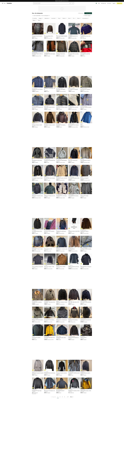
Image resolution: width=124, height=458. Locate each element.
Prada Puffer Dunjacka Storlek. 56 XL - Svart (49, 107)
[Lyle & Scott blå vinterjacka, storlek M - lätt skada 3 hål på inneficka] (37, 99)
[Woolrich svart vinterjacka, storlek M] (37, 188)
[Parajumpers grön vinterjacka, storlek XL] (37, 294)
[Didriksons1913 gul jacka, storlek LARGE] (86, 383)
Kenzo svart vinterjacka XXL (72, 160)
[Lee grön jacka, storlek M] (37, 330)
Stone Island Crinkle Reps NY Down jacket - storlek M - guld (50, 337)
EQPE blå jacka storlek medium (37, 160)
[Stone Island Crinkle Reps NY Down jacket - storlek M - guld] (50, 330)
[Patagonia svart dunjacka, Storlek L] (74, 383)
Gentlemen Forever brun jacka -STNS (37, 36)
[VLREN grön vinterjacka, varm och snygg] (50, 188)
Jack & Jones (84, 52)
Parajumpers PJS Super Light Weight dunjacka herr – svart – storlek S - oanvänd (37, 390)
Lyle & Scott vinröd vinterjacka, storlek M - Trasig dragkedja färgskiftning (49, 231)
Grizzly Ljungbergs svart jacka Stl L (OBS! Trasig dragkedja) (37, 266)
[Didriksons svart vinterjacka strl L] (62, 312)
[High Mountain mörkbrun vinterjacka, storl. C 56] (86, 223)
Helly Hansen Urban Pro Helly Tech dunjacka (37, 53)
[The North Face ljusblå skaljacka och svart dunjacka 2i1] (62, 153)
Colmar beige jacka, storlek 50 (85, 160)
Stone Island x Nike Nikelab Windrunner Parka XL (60, 89)
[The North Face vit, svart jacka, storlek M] (62, 188)
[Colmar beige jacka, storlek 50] (86, 153)
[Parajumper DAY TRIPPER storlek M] (74, 365)
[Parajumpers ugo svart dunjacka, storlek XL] (37, 82)
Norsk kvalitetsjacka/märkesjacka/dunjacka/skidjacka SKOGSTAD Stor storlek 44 (86, 124)
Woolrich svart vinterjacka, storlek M (37, 195)
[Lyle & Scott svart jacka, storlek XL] (62, 99)
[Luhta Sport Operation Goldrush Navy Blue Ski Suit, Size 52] (62, 365)
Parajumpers (35, 88)
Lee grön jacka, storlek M (36, 337)
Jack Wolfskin (47, 52)
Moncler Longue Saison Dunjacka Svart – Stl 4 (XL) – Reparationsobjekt (49, 178)
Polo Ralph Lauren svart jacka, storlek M (73, 107)
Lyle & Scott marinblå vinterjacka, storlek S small (86, 107)
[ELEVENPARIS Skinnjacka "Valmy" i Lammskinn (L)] (37, 170)
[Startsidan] (9, 3)
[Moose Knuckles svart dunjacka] (74, 117)
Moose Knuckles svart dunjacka (73, 124)
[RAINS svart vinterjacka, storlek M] (62, 294)
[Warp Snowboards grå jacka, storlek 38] (74, 312)
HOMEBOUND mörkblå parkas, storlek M (61, 231)
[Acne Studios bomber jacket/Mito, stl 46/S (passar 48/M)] (86, 294)
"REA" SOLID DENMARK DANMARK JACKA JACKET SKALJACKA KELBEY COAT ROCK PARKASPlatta (62, 36)
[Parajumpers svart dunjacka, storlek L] (62, 117)
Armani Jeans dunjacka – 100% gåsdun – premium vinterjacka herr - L (49, 266)
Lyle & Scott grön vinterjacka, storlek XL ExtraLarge (85, 89)
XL (56, 52)
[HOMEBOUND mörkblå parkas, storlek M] (62, 223)
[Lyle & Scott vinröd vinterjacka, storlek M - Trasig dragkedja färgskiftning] (50, 223)
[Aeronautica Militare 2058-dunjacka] (50, 28)
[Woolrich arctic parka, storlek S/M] (62, 170)
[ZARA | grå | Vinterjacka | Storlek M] (37, 365)
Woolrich (34, 194)
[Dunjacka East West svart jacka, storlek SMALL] (74, 46)
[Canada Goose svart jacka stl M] (86, 312)
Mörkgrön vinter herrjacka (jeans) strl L (37, 319)
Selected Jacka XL (84, 337)
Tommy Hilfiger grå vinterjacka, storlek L (73, 195)
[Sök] (70, 3)
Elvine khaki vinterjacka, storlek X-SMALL (49, 124)
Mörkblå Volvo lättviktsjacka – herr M (49, 89)
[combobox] (52, 3)
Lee (33, 336)
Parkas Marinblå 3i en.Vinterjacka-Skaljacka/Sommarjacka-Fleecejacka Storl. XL (86, 266)
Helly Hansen (35, 52)
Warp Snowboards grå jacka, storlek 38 (73, 319)
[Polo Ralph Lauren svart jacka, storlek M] (74, 99)
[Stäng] (123, 0)
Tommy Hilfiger (71, 194)
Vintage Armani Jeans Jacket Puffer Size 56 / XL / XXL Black (61, 337)
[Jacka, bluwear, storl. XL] (50, 241)
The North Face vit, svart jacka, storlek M (61, 195)
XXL (69, 159)
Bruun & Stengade (35, 318)
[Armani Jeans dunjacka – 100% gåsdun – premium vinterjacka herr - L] (50, 259)
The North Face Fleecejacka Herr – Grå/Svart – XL (50, 160)
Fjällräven (71, 265)
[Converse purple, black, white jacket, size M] (86, 28)
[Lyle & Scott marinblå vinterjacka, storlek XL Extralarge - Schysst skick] (86, 241)
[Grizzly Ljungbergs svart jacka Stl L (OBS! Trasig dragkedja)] (37, 259)
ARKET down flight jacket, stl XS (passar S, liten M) (73, 302)
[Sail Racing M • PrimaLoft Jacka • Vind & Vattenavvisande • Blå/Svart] (37, 241)
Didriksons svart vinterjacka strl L (61, 319)
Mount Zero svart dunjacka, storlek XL (50, 390)
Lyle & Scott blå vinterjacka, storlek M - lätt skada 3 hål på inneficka (37, 107)
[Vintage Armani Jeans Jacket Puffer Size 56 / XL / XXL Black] (62, 330)
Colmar (83, 159)
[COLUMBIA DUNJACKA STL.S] (74, 28)
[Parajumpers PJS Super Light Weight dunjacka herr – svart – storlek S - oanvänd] (37, 383)
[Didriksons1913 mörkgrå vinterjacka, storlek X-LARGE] (86, 188)
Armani (46, 265)
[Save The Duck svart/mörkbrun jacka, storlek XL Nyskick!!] (50, 312)
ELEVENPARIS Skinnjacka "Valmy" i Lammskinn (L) (37, 178)
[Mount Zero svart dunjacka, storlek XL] (50, 383)
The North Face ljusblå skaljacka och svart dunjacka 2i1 (61, 160)
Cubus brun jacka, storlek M (60, 266)
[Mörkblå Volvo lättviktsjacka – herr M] (50, 82)
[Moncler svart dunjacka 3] (86, 170)
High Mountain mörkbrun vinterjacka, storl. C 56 (84, 231)
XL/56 (57, 336)
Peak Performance (72, 336)
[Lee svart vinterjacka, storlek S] (37, 117)
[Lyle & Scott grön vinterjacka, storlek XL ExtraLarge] (86, 82)
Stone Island (47, 336)
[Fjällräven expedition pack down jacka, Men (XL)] (74, 259)
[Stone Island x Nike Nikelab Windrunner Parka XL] (62, 82)
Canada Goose (84, 318)
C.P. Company (73, 88)
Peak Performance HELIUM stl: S (73, 337)
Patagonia (70, 389)
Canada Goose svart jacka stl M (86, 319)
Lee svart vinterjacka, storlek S (37, 124)
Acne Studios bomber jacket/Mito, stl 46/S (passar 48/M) (86, 302)
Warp (70, 318)
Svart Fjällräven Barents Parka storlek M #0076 (37, 231)
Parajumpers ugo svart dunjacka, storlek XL (37, 89)
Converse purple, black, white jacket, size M (85, 36)
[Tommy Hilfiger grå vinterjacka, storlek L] (74, 188)
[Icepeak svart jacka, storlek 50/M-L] (74, 223)
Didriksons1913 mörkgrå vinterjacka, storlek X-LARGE (85, 195)
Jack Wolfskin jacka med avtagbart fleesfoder (49, 53)
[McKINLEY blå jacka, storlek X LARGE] (86, 365)
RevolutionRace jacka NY (60, 390)
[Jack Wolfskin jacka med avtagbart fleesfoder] (50, 46)
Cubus (58, 265)
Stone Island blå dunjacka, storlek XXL (73, 178)
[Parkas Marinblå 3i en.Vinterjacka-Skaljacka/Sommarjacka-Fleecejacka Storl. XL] (86, 259)
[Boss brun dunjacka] (74, 241)
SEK (99, 3)
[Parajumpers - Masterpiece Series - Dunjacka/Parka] (50, 294)
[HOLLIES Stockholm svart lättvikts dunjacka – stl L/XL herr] (50, 365)
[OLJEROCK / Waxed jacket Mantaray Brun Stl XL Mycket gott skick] (62, 46)
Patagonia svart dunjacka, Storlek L (74, 390)
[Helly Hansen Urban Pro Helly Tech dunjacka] (37, 46)
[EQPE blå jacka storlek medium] (37, 153)
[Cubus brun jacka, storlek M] (62, 259)
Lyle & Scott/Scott (84, 88)
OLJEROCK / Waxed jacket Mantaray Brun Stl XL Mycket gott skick (61, 53)
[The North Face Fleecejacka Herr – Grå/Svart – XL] (50, 153)
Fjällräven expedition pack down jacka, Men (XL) (73, 266)
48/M (69, 88)
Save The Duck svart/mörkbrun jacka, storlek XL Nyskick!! (49, 319)
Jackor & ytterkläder (37, 15)
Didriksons (58, 318)
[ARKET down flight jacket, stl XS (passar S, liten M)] (74, 294)
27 (67, 396)
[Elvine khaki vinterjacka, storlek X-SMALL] (50, 117)
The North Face (48, 159)
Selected (83, 336)
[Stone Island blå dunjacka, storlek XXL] (74, 170)
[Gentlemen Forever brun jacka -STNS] (37, 28)
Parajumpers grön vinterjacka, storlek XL (37, 302)
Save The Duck (48, 318)
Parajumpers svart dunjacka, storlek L (60, 124)
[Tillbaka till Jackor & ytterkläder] (32, 15)
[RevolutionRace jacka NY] (62, 383)
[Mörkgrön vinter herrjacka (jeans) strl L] (37, 312)
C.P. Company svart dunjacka (73, 89)
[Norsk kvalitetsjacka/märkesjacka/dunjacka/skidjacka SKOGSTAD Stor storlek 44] (86, 117)
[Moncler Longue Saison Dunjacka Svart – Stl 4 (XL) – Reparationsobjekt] (50, 170)
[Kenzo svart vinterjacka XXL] (74, 153)
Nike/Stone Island (60, 88)
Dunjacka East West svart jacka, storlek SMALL (73, 53)
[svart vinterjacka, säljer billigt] (86, 46)
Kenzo (71, 159)
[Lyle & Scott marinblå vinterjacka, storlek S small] (86, 99)
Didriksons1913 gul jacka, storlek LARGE (86, 390)
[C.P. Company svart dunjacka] (74, 82)
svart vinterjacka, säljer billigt (85, 53)
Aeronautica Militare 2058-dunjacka (48, 36)
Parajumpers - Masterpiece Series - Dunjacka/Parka (49, 302)
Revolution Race (60, 389)
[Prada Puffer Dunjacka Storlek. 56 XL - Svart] (50, 99)
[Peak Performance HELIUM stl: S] (74, 330)
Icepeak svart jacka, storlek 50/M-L (74, 231)
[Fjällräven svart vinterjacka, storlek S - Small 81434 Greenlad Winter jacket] (62, 241)
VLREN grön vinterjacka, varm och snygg (49, 195)
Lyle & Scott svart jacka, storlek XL (61, 107)
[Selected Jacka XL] (86, 330)
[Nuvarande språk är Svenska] (96, 3)
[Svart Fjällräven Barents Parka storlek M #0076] (37, 223)
